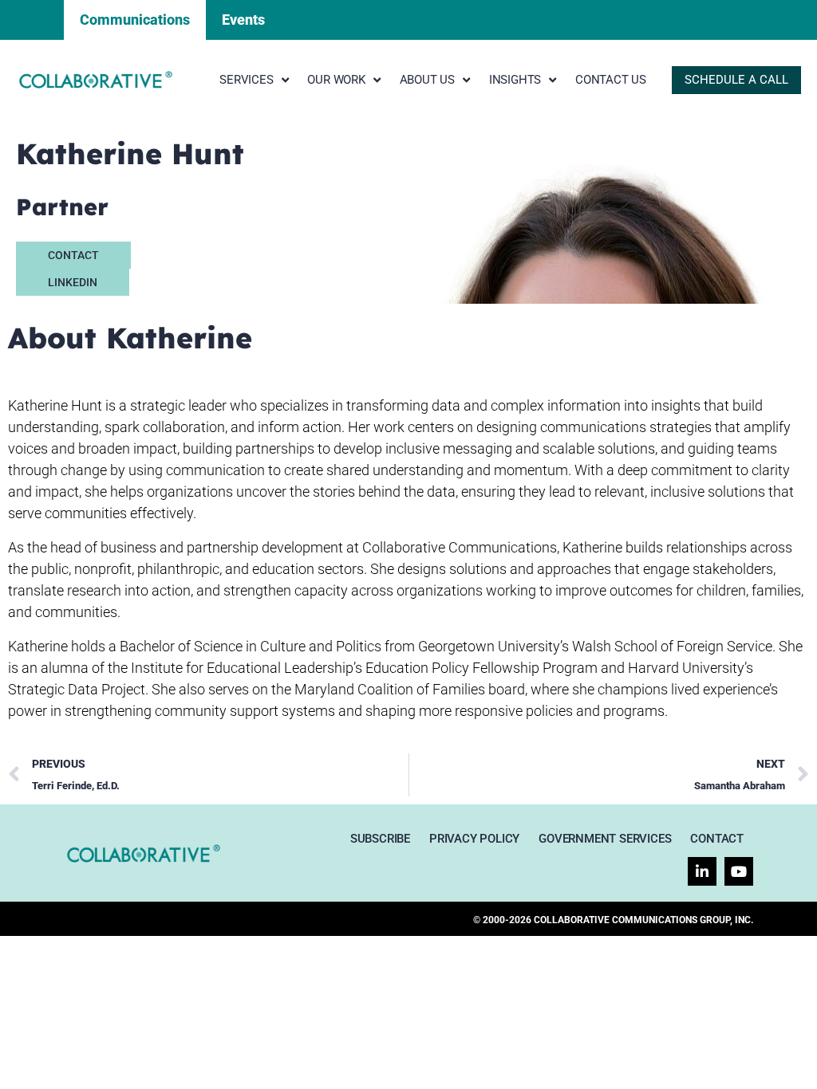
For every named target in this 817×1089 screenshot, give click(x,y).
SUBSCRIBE (380, 838)
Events (243, 19)
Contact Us (610, 80)
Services (246, 80)
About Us (427, 80)
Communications (135, 19)
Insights (515, 80)
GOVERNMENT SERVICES (605, 838)
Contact (717, 838)
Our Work (336, 80)
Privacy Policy (474, 838)
